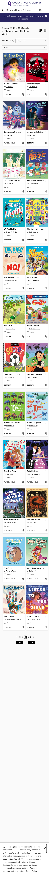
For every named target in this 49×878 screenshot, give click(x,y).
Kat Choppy (33, 377)
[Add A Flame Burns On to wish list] (22, 94)
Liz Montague (33, 184)
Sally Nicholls (33, 232)
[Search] (3, 10)
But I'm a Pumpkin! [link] (34, 374)
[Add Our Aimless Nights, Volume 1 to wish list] (22, 143)
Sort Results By (8, 41)
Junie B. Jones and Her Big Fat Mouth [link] (36, 568)
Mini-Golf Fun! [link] (33, 326)
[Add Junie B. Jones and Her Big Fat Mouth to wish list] (45, 579)
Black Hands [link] (9, 616)
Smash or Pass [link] (10, 471)
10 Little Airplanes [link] (34, 423)
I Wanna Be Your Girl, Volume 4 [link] (13, 181)
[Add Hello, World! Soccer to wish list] (22, 385)
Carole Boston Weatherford (14, 619)
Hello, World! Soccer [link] (12, 374)
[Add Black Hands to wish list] (22, 627)
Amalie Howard (34, 474)
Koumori (9, 135)
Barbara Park (33, 571)
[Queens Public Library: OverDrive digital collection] (24, 3)
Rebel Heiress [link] (32, 471)
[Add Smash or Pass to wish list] (22, 482)
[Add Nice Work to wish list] (22, 336)
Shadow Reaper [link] (33, 84)
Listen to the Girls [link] (34, 616)
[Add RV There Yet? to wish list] (45, 288)
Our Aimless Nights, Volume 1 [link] (13, 132)
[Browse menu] (45, 10)
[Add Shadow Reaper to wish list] (45, 94)
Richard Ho (9, 87)
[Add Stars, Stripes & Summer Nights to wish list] (22, 530)
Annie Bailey (10, 426)
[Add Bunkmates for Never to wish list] (45, 191)
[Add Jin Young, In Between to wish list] (45, 143)
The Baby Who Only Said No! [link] (13, 277)
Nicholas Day (10, 329)
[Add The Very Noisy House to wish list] (45, 240)
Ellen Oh (32, 135)
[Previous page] (16, 637)
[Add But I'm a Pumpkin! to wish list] (45, 385)
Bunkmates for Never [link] (35, 181)
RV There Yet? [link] (32, 277)
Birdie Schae (10, 474)
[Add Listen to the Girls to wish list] (45, 627)
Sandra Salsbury (11, 280)
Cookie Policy (31, 871)
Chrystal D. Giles (34, 619)
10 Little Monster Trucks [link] (13, 423)
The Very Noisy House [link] (36, 229)
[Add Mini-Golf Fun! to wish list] (45, 336)
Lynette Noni (33, 87)
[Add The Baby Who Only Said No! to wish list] (22, 288)
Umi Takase (10, 184)
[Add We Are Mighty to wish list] (22, 240)
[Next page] (33, 637)
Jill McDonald (10, 377)
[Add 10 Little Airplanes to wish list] (45, 433)
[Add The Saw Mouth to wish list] (45, 530)
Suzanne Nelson (34, 280)
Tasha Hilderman (34, 329)
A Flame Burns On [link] (11, 84)
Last (31, 643)
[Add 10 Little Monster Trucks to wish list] (22, 433)
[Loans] (40, 10)
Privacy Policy (25, 850)
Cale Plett (32, 523)
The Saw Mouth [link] (33, 520)
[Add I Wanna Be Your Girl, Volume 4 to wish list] (22, 191)
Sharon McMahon (12, 232)
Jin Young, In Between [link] (36, 132)
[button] (40, 31)
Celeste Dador (11, 523)
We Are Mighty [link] (10, 229)
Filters (6, 48)
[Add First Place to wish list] (22, 579)
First (19, 643)
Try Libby (7, 16)
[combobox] (19, 10)
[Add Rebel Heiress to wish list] (45, 482)
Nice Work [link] (8, 326)
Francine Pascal (11, 571)
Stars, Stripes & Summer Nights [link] (13, 520)
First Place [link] (8, 568)
